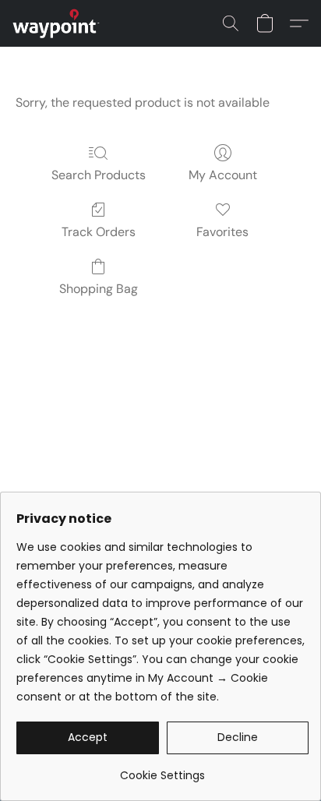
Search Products (98, 175)
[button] (58, 23)
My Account (223, 175)
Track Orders (99, 232)
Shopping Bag (98, 289)
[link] (162, 769)
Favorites (222, 232)
